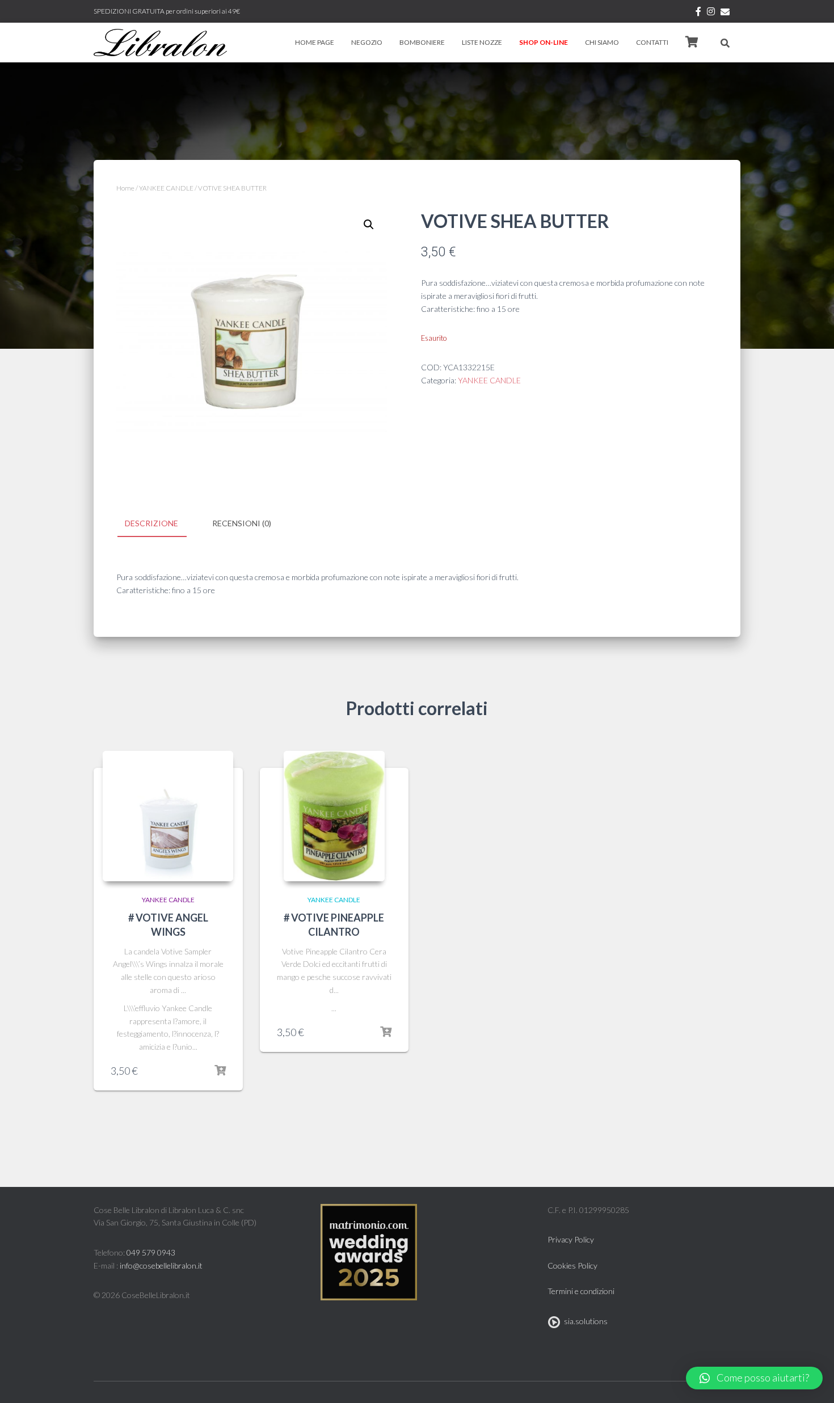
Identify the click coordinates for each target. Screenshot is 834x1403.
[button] (754, 1378)
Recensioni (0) (241, 523)
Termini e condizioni (580, 1291)
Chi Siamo (602, 42)
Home (125, 188)
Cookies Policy (572, 1265)
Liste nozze (482, 42)
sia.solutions (584, 1321)
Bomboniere (422, 42)
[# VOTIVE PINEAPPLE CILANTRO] (334, 816)
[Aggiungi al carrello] (220, 1070)
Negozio (366, 42)
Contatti (652, 42)
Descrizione (151, 523)
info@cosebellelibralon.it (161, 1265)
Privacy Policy (570, 1239)
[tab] (160, 524)
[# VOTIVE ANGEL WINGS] (168, 816)
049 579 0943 (151, 1252)
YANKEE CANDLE (166, 188)
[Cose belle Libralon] (160, 42)
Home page (314, 42)
